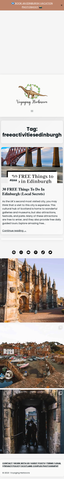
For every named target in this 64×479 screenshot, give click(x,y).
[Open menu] (32, 111)
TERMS (50, 463)
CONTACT (7, 463)
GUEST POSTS (38, 463)
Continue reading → (14, 230)
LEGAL (58, 463)
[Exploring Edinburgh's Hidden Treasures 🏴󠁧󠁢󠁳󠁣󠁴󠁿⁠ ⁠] (32, 422)
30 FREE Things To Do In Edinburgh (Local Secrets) (23, 191)
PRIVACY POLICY (11, 466)
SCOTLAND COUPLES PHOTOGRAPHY (39, 466)
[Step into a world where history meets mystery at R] (32, 290)
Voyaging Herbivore (20, 472)
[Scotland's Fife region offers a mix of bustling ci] (32, 356)
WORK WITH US (21, 463)
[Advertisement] (32, 42)
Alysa (13, 180)
